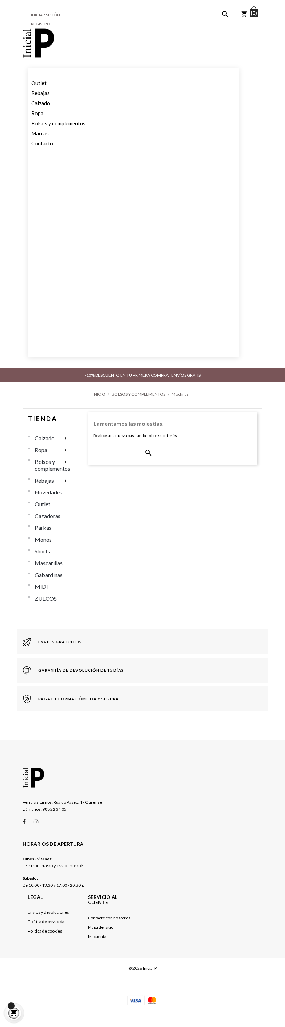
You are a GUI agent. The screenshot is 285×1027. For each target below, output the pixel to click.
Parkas (43, 527)
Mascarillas (49, 563)
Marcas (40, 133)
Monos (43, 539)
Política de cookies (45, 931)
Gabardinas (49, 574)
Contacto (42, 143)
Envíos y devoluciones (48, 912)
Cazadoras (47, 515)
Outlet (39, 83)
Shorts (42, 551)
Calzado (40, 103)
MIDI (41, 586)
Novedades (48, 492)
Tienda (42, 419)
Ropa (37, 113)
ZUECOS (46, 598)
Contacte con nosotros (109, 917)
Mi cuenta (97, 936)
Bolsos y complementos (58, 123)
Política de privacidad (47, 921)
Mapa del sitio (100, 927)
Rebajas (40, 93)
